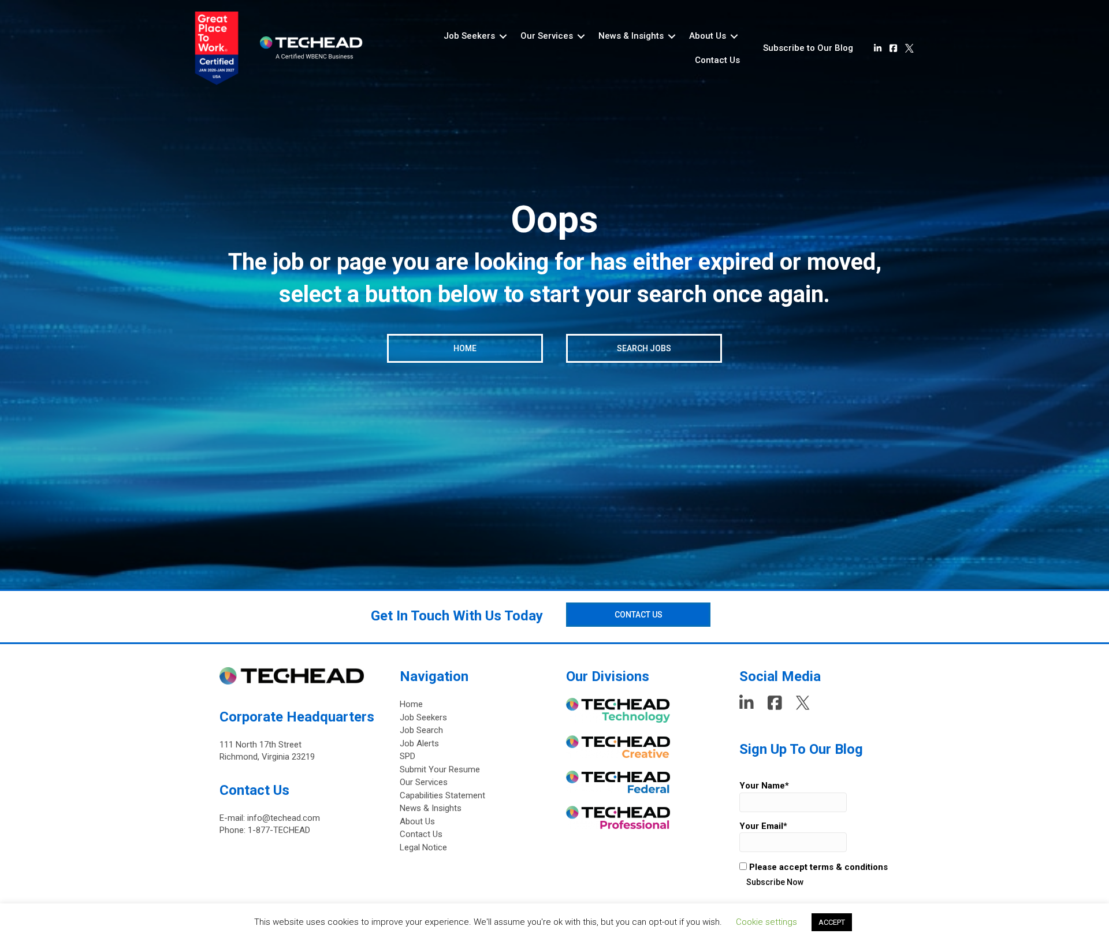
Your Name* (764, 785)
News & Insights (431, 808)
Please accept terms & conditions (817, 867)
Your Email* (763, 826)
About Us (417, 821)
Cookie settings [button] (766, 922)
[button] (808, 48)
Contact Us (421, 834)
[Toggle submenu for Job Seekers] (503, 36)
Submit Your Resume (440, 769)
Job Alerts (419, 743)
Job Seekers (423, 717)
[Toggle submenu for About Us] (734, 36)
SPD (407, 756)
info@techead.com (283, 818)
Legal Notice (423, 847)
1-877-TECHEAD (279, 830)
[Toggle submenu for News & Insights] (672, 36)
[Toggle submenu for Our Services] (581, 36)
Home (411, 704)
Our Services (424, 782)
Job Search (421, 730)
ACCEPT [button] (831, 922)
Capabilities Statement (442, 795)
